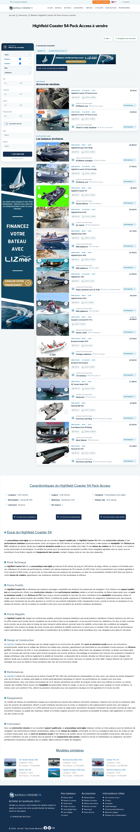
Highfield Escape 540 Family (82, 148)
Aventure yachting (84, 418)
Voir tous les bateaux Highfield (51, 68)
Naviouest (80, 397)
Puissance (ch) (7, 112)
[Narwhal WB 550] (52, 411)
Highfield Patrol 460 (78, 234)
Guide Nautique (110, 8)
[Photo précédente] (39, 120)
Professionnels (124, 8)
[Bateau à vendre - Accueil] (21, 8)
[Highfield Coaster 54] (52, 196)
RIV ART (20, 829)
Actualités (99, 8)
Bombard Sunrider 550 (72, 760)
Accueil (50, 8)
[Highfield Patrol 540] (52, 217)
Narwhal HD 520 (77, 449)
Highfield (11, 644)
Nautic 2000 (81, 332)
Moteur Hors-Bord (91, 803)
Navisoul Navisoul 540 (116, 770)
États (6, 68)
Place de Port (89, 812)
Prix (4, 79)
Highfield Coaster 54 (79, 191)
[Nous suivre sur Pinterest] (49, 829)
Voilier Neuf (67, 803)
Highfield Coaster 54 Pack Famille (84, 169)
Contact (108, 800)
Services (89, 8)
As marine (80, 225)
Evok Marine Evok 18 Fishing (81, 427)
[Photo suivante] (66, 120)
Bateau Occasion (69, 800)
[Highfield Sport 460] (52, 260)
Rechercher (18, 154)
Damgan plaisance (84, 354)
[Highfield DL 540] (52, 282)
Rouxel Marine (82, 203)
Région (5, 142)
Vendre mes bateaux (21, 817)
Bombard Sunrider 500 (79, 341)
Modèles (12, 63)
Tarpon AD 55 (25, 770)
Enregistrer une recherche (127, 38)
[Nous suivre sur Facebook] (45, 829)
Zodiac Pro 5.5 (113, 760)
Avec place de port (15, 124)
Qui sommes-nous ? (112, 798)
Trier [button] (107, 38)
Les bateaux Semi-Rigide (70, 517)
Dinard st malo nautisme (86, 127)
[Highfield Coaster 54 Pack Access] (52, 98)
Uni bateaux (81, 375)
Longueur (6, 90)
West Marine (81, 440)
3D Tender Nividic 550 (79, 384)
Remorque (88, 809)
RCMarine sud (82, 106)
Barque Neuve (89, 798)
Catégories (8, 72)
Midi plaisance (82, 246)
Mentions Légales (111, 812)
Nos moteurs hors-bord (114, 517)
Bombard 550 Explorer (79, 363)
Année (5, 101)
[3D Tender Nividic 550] (52, 389)
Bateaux (58, 8)
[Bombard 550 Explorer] (52, 368)
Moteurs (67, 8)
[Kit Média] (53, 829)
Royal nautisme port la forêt (88, 289)
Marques (12, 59)
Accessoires (78, 8)
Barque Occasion (90, 800)
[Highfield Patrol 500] (52, 303)
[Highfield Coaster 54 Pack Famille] (52, 174)
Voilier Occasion (69, 806)
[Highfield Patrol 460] (52, 239)
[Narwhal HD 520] (52, 454)
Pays (4, 131)
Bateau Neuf (68, 798)
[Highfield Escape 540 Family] (52, 153)
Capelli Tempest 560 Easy (74, 770)
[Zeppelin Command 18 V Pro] (52, 325)
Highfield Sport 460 (78, 255)
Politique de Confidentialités (115, 815)
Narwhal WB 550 (77, 406)
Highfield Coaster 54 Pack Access (84, 93)
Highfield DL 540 (77, 277)
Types (6, 55)
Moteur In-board (90, 806)
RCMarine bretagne (84, 160)
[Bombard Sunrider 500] (52, 346)
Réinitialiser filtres (17, 159)
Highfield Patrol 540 (78, 212)
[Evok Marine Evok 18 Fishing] (52, 432)
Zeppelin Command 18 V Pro (81, 320)
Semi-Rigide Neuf (70, 809)
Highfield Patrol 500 (78, 298)
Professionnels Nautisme (114, 809)
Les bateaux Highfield (26, 517)
